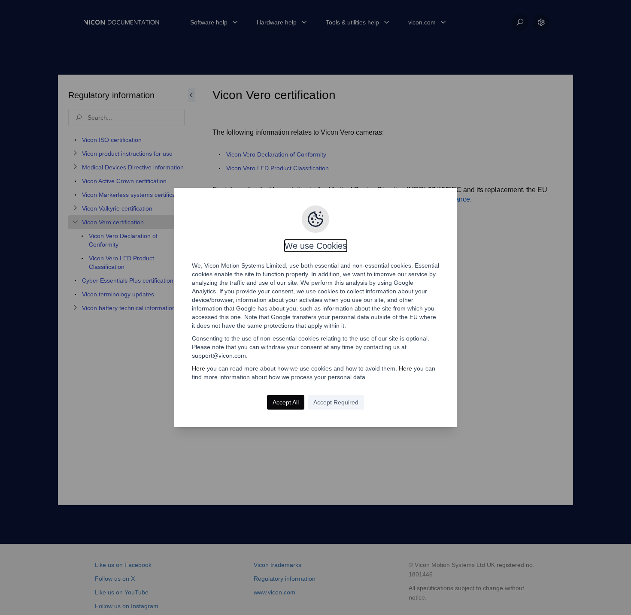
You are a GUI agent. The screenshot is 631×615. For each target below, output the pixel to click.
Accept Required (335, 402)
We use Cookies (316, 245)
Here (198, 368)
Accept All (286, 402)
